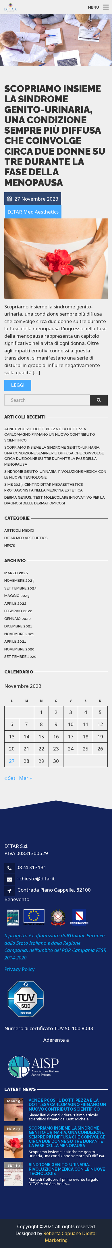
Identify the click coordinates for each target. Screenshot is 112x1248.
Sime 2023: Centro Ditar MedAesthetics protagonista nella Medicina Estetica (43, 487)
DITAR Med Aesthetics (26, 538)
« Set (10, 778)
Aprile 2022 (15, 603)
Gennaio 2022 (17, 619)
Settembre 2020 (20, 656)
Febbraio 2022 (18, 611)
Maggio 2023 (17, 596)
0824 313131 (31, 867)
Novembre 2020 (19, 649)
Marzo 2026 (16, 573)
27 (12, 761)
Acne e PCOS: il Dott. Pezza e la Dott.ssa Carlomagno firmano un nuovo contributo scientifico (49, 434)
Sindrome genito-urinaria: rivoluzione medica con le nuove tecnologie (55, 474)
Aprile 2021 (15, 641)
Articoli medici (19, 530)
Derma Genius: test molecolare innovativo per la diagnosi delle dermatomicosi (54, 500)
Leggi (17, 385)
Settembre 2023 (20, 588)
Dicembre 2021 (18, 626)
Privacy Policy (19, 969)
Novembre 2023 (19, 580)
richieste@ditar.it (35, 878)
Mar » (25, 778)
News (9, 546)
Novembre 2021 (19, 634)
